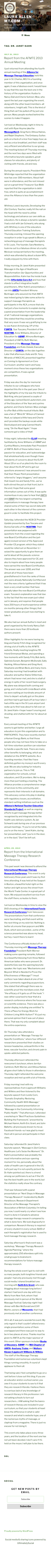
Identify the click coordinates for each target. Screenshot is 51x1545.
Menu (27, 35)
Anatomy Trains (20, 1348)
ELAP (34, 438)
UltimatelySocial (25, 1543)
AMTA (43, 495)
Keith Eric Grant (26, 1285)
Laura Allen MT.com (18, 19)
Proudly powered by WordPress (18, 1531)
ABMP (21, 336)
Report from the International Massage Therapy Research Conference (23, 856)
